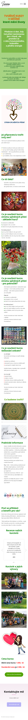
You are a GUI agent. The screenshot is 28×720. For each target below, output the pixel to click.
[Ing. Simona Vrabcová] (5, 3)
